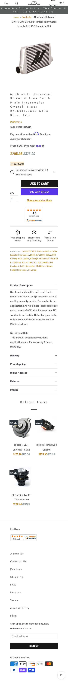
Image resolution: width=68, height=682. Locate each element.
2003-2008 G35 (44, 251)
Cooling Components (39, 258)
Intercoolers (30, 266)
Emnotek (24, 657)
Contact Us (18, 561)
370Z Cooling (23, 258)
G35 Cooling (43, 262)
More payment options (39, 200)
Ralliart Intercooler (18, 270)
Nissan (49, 266)
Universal (32, 270)
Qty (12, 193)
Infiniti (21, 266)
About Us (17, 553)
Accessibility (20, 608)
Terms (14, 600)
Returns (15, 592)
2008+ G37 (34, 255)
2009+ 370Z (45, 255)
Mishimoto (16, 121)
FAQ (13, 584)
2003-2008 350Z (29, 251)
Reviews (16, 569)
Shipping (17, 577)
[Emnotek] (34, 3)
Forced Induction (29, 262)
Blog (13, 616)
